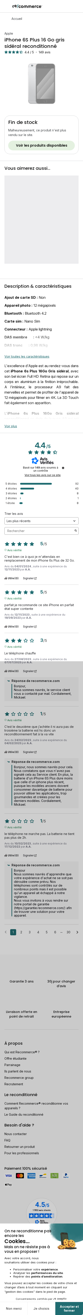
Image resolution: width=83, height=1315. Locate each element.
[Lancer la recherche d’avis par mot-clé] (75, 531)
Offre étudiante (15, 1058)
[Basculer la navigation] (6, 6)
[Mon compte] (70, 6)
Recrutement (13, 1084)
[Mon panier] (77, 6)
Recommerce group (19, 1078)
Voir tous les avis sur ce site (43, 475)
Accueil (17, 19)
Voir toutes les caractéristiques (26, 356)
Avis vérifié (14, 550)
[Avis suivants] (77, 932)
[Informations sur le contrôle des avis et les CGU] (63, 468)
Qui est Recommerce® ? (22, 1052)
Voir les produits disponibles (41, 145)
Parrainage (12, 1065)
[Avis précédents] (5, 931)
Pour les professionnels (21, 1153)
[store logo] (27, 6)
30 (68, 932)
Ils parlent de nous (17, 1071)
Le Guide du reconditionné (23, 1114)
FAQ (7, 1140)
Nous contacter (15, 1134)
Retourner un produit (19, 1147)
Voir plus (10, 426)
